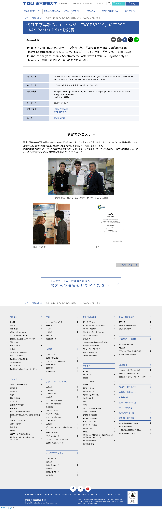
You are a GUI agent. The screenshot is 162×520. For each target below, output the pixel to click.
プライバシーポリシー (113, 494)
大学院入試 (49, 390)
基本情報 (13, 322)
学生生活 (86, 366)
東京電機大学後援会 (89, 441)
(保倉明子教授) (60, 112)
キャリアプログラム (54, 453)
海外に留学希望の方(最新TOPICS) (93, 332)
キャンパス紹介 (15, 366)
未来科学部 (49, 325)
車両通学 (85, 432)
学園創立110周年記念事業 (18, 420)
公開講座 (49, 468)
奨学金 (85, 405)
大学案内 (49, 424)
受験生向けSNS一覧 (52, 436)
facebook (124, 39)
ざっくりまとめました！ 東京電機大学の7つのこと (61, 428)
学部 (48, 316)
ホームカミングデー (16, 355)
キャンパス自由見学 (52, 414)
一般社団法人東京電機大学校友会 (130, 430)
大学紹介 (13, 316)
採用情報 (39, 494)
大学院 (49, 349)
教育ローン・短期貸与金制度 (92, 408)
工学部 (48, 329)
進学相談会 (49, 407)
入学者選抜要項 (51, 393)
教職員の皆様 (29, 494)
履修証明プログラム (52, 472)
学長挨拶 (13, 325)
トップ (25, 18)
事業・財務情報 (15, 398)
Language (88, 3)
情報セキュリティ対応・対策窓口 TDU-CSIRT (60, 494)
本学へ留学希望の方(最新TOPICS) (93, 325)
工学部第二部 (50, 332)
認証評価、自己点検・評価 (18, 352)
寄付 (133, 3)
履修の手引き (87, 375)
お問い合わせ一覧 (126, 412)
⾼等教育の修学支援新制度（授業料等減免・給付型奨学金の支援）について (98, 436)
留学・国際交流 (89, 316)
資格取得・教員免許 (52, 465)
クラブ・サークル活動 (90, 425)
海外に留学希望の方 (89, 329)
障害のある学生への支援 (91, 395)
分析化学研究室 (61, 109)
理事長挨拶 (13, 388)
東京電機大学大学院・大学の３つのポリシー (24, 339)
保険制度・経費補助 (89, 411)
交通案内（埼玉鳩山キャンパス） (130, 373)
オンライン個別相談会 (53, 404)
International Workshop (91, 345)
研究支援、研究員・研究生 (127, 325)
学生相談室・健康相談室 (91, 418)
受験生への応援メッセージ (54, 443)
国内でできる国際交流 (90, 352)
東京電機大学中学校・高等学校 (129, 423)
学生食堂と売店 (88, 428)
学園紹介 (13, 379)
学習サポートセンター (90, 388)
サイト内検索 (111, 4)
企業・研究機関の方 (110, 10)
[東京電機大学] (40, 3)
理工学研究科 (50, 371)
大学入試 (49, 387)
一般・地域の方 (129, 10)
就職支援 (49, 462)
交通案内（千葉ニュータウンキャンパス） (132, 377)
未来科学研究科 (51, 364)
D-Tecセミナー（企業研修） (128, 354)
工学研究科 (49, 368)
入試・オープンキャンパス (57, 381)
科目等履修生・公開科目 (127, 344)
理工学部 (49, 335)
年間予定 (85, 385)
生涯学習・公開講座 (127, 339)
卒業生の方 (90, 10)
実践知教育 (49, 475)
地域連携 (122, 348)
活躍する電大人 (37, 18)
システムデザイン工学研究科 (55, 361)
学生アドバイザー (88, 391)
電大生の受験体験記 (52, 433)
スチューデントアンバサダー (92, 349)
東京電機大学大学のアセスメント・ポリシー (24, 369)
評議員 (12, 395)
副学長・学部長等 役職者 (18, 332)
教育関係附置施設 (15, 362)
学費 (84, 401)
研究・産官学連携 (126, 316)
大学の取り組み (15, 345)
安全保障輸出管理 (125, 329)
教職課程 (85, 378)
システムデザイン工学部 (54, 322)
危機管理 (13, 430)
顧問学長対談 (14, 329)
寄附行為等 (13, 427)
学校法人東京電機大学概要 (18, 385)
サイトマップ (100, 3)
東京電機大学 (35, 500)
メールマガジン (51, 420)
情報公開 (13, 349)
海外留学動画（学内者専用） (92, 335)
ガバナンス (13, 401)
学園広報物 (13, 408)
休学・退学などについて (91, 422)
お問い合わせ (77, 3)
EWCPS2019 (59, 118)
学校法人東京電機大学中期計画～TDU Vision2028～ (22, 438)
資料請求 (119, 3)
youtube (88, 489)
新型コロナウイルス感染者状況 (20, 434)
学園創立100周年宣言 (17, 405)
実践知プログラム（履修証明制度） (130, 351)
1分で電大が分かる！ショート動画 (57, 439)
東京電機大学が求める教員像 (19, 359)
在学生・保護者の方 (71, 10)
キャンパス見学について (54, 417)
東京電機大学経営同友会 (127, 433)
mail (119, 39)
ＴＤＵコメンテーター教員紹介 (20, 411)
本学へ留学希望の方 (89, 322)
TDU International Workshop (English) (95, 342)
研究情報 (122, 322)
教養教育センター (52, 339)
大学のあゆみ (14, 342)
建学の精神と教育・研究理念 (19, 335)
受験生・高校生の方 (52, 10)
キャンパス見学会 (52, 410)
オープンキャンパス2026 (54, 400)
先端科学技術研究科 (52, 358)
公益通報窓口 (83, 494)
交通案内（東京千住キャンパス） (130, 370)
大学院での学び (51, 354)
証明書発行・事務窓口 (90, 415)
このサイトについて (97, 494)
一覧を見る (126, 265)
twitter (130, 39)
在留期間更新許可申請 (90, 355)
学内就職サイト (51, 458)
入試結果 (49, 397)
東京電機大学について (33, 10)
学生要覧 (85, 371)
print (113, 39)
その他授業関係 (88, 398)
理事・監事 (13, 391)
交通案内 (66, 3)
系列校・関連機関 (15, 424)
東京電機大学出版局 (125, 426)
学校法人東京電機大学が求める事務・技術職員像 (25, 416)
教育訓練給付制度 (88, 444)
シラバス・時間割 (88, 381)
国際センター (87, 339)
